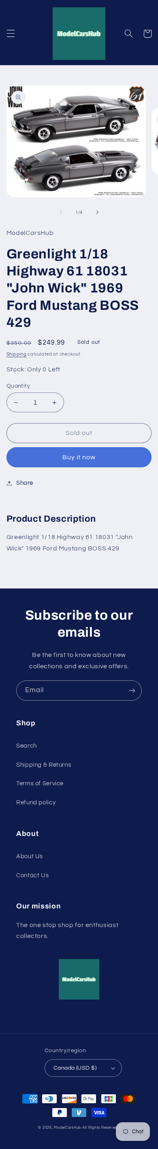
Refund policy (36, 802)
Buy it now (79, 457)
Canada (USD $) (74, 1068)
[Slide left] (61, 212)
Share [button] (24, 483)
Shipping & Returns (43, 765)
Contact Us (32, 875)
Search (26, 746)
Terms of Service (40, 783)
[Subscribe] (132, 690)
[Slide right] (97, 212)
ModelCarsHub (67, 1128)
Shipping (16, 354)
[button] (10, 33)
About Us (29, 856)
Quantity (18, 386)
